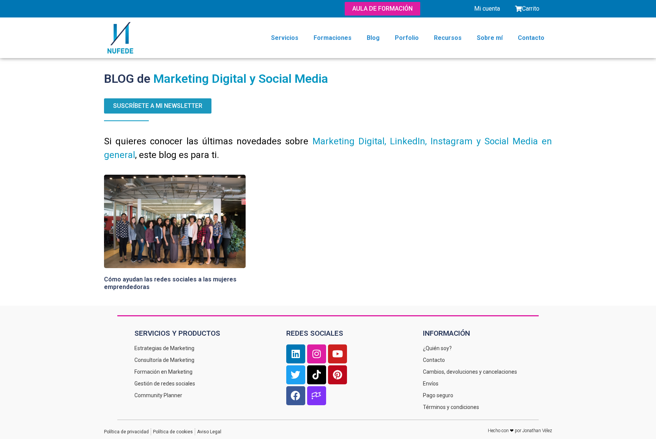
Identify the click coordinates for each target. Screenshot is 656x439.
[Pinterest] (337, 374)
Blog (373, 37)
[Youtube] (337, 353)
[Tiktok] (316, 374)
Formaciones (333, 37)
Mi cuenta (487, 8)
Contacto (531, 37)
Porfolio (407, 37)
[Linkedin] (295, 353)
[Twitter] (295, 374)
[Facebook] (295, 395)
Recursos (448, 37)
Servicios (284, 37)
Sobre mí (490, 37)
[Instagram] (316, 353)
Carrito (530, 8)
